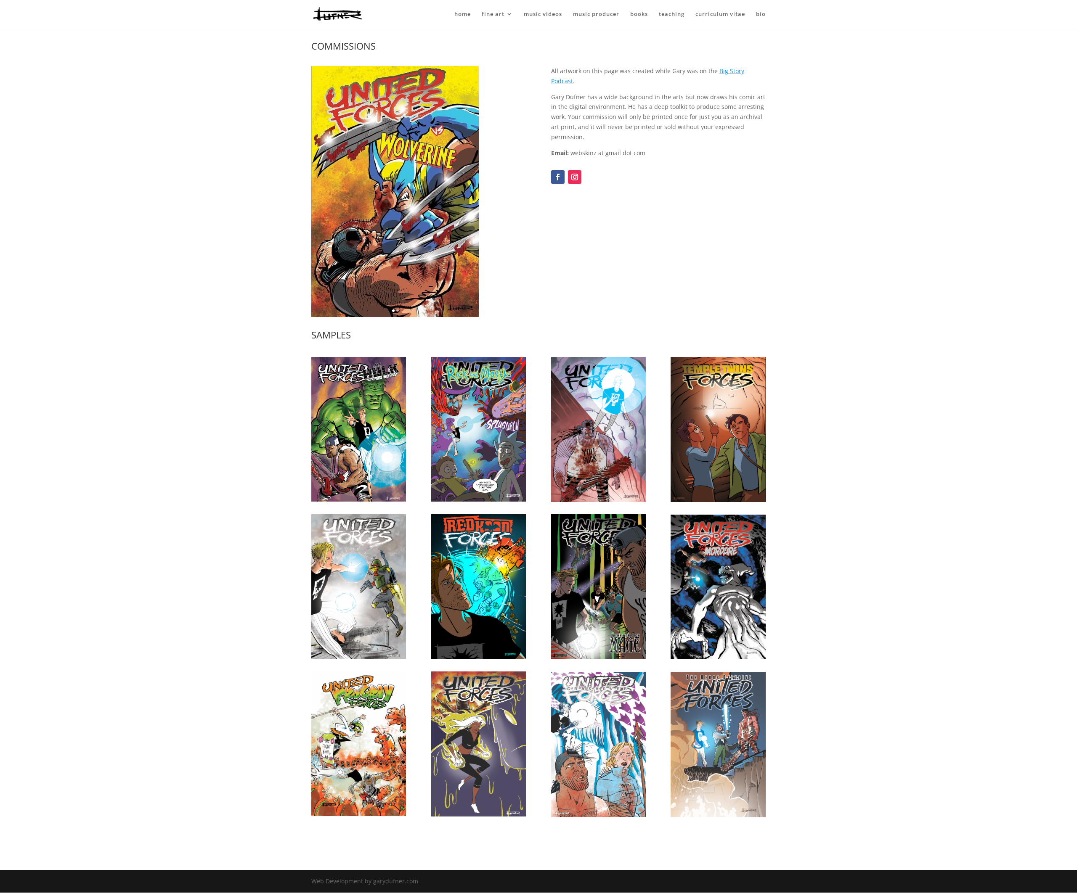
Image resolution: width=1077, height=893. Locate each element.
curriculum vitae (720, 14)
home (462, 14)
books (639, 14)
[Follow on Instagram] (574, 177)
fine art (493, 14)
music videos (543, 14)
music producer (596, 14)
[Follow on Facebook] (558, 177)
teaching (671, 14)
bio (761, 14)
